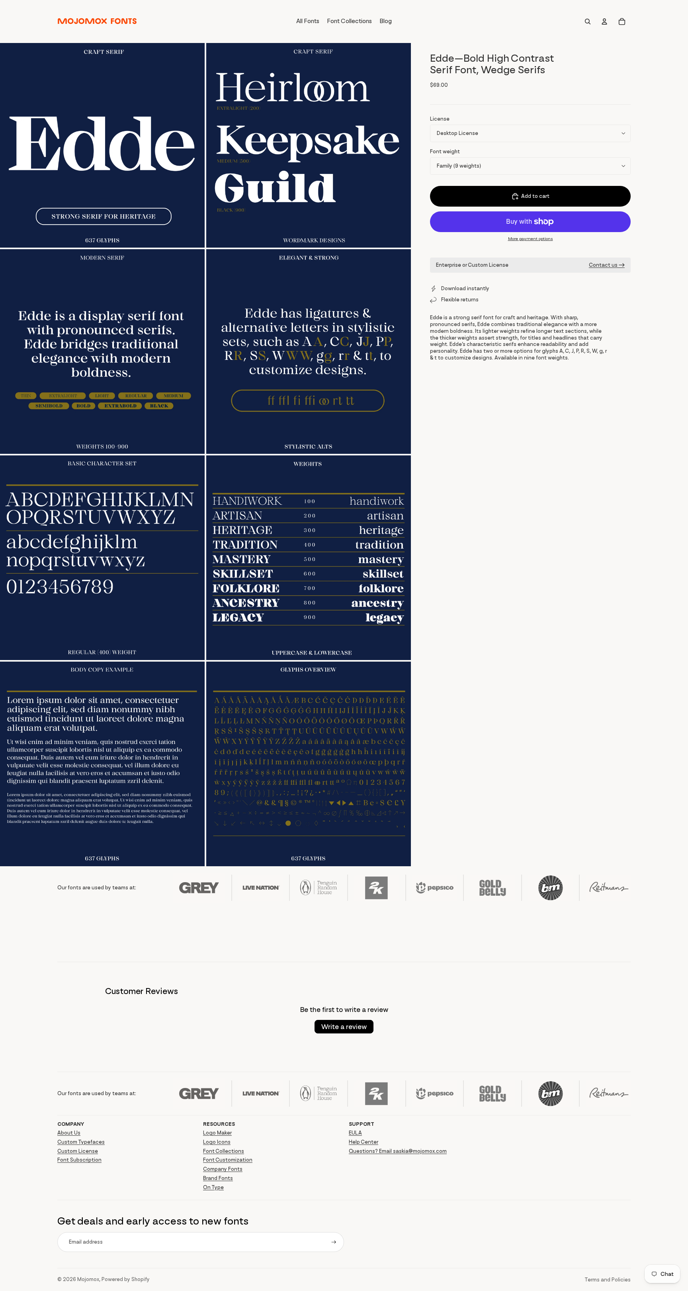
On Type (213, 1187)
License (440, 119)
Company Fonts (222, 1169)
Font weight (445, 151)
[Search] (587, 21)
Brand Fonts (218, 1178)
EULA (355, 1133)
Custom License (77, 1151)
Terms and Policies (607, 1280)
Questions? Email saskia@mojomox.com (398, 1151)
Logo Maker (217, 1133)
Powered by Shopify (126, 1279)
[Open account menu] (604, 21)
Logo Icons (217, 1142)
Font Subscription (79, 1160)
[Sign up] (333, 1242)
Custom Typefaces (81, 1142)
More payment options (530, 238)
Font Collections (223, 1151)
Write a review (344, 1027)
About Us (68, 1133)
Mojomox (88, 1279)
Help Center (363, 1142)
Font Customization (227, 1160)
